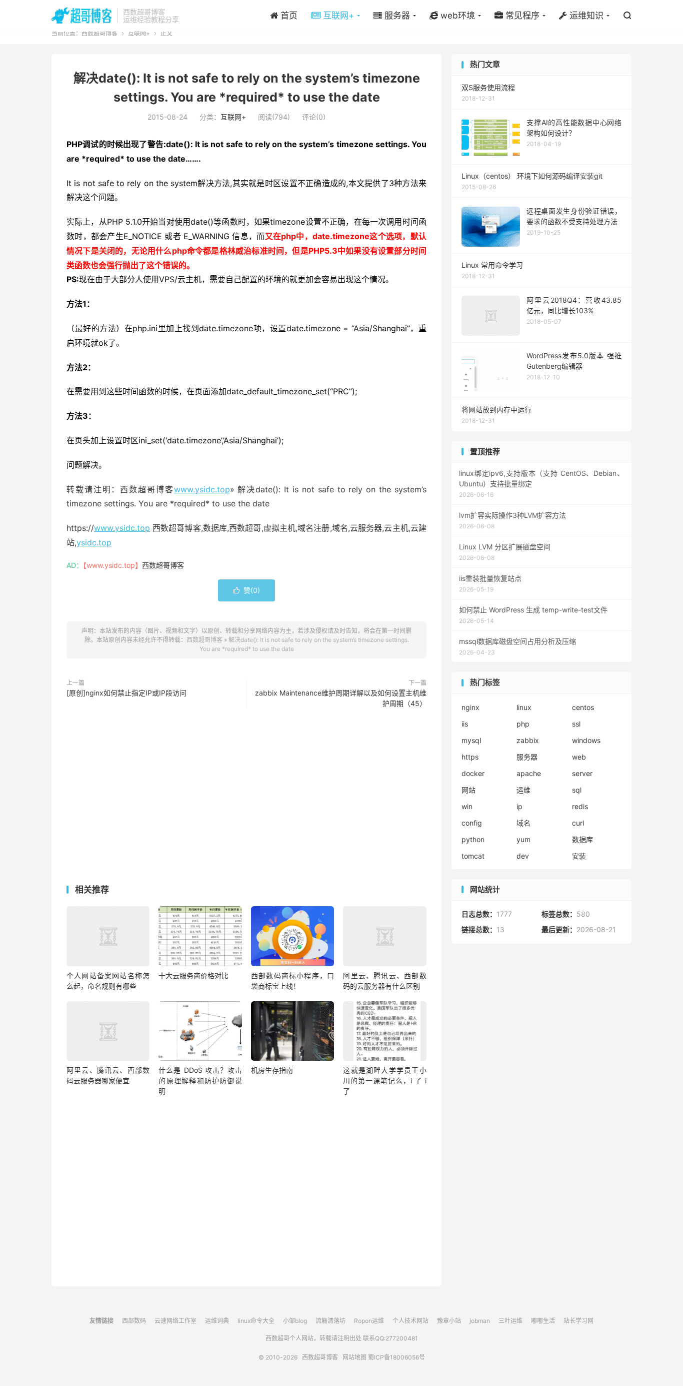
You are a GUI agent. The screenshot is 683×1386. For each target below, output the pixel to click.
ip (519, 806)
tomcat (473, 856)
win (467, 806)
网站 (469, 790)
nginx (471, 707)
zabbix (527, 740)
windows (586, 740)
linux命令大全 (256, 1320)
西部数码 (134, 1320)
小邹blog (295, 1320)
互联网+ (139, 33)
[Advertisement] (246, 799)
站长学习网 (579, 1320)
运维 (523, 790)
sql (577, 790)
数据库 (582, 839)
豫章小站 (449, 1320)
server (582, 773)
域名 (523, 823)
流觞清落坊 (331, 1320)
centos (583, 707)
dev (522, 856)
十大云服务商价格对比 (193, 975)
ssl (576, 724)
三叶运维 (510, 1320)
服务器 (527, 757)
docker (473, 773)
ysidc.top (94, 542)
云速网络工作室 (175, 1320)
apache (528, 773)
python (473, 839)
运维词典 (217, 1320)
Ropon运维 (369, 1320)
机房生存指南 (272, 1070)
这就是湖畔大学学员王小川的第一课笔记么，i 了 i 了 (384, 1080)
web (579, 757)
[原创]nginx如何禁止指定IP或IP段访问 (126, 692)
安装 (579, 856)
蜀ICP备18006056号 (396, 1357)
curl (578, 823)
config (472, 823)
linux (524, 707)
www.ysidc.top (202, 489)
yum (523, 839)
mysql (471, 740)
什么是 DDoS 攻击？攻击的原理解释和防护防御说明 (200, 1080)
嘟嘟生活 (543, 1320)
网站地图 (354, 1357)
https (470, 757)
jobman (480, 1320)
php (523, 724)
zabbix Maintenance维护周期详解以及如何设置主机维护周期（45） (340, 698)
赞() (246, 590)
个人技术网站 (410, 1320)
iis (465, 724)
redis (580, 806)
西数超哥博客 (82, 16)
